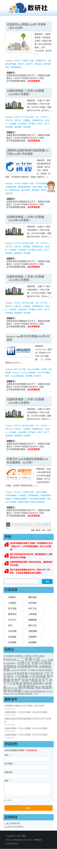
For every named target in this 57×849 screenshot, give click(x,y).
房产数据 (31, 124)
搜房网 (27, 683)
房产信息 (25, 117)
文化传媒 (12, 631)
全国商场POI (11, 663)
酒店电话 (44, 190)
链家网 (21, 694)
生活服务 (12, 637)
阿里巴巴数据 (23, 502)
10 (47, 524)
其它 (10, 625)
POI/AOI (17, 61)
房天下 (47, 124)
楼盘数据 (18, 127)
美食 (44, 691)
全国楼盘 (26, 120)
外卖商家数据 (19, 673)
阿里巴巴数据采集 (37, 502)
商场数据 (40, 670)
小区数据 (12, 124)
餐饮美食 (32, 597)
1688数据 (22, 495)
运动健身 (32, 642)
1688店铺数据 (11, 495)
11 (51, 524)
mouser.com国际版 (27, 372)
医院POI (29, 64)
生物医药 (32, 637)
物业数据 (26, 127)
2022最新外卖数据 (12, 656)
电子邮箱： (9, 763)
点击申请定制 (33, 81)
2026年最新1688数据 (37, 499)
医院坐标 (38, 64)
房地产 (39, 124)
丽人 (18, 660)
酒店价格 (50, 692)
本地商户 (25, 61)
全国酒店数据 (11, 187)
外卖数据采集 (35, 673)
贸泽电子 (37, 376)
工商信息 (32, 614)
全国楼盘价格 (37, 120)
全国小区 (17, 120)
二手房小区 (30, 659)
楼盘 (38, 687)
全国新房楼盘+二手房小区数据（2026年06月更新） (26, 728)
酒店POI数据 (37, 187)
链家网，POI (31, 694)
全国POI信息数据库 (15, 827)
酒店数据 (35, 190)
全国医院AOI (41, 61)
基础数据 (32, 620)
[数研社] (28, 13)
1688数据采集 (32, 495)
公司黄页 (25, 492)
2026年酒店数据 (42, 183)
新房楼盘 (9, 127)
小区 (46, 673)
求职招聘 (32, 631)
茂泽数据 (29, 376)
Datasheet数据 (33, 369)
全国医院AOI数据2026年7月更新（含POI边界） (25, 706)
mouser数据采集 (17, 376)
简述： (7, 781)
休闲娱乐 (44, 660)
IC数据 (43, 369)
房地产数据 (30, 680)
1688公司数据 (41, 492)
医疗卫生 (32, 625)
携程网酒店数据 (24, 187)
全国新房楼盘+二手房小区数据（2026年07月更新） (26, 712)
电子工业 (17, 369)
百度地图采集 (16, 67)
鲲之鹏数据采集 (13, 823)
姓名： (7, 755)
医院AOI (21, 64)
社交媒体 (12, 642)
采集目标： (9, 772)
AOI (37, 117)
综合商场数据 (36, 691)
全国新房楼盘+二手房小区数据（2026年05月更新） (26, 735)
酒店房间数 (25, 190)
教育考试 (12, 614)
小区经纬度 (22, 124)
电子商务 (32, 603)
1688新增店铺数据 (19, 499)
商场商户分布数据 (27, 670)
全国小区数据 (41, 663)
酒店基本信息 (14, 190)
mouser (15, 372)
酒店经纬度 (14, 694)
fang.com (31, 656)
